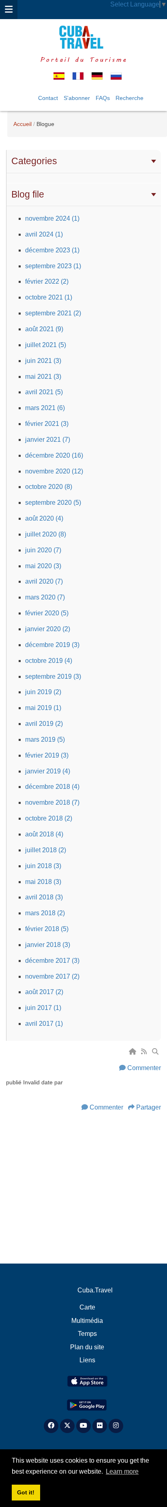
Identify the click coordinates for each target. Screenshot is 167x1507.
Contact (48, 98)
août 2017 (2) (44, 991)
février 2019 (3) (47, 755)
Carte (87, 1307)
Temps (87, 1333)
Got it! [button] (25, 1492)
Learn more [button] (122, 1471)
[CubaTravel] (83, 37)
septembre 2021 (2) (53, 313)
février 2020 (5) (47, 613)
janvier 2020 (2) (47, 628)
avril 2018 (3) (44, 897)
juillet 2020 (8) (45, 534)
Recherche (129, 98)
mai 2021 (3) (43, 376)
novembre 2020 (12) (54, 471)
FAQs (103, 98)
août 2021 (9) (44, 329)
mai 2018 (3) (43, 881)
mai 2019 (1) (43, 707)
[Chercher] (156, 1051)
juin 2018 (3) (43, 865)
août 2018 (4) (44, 834)
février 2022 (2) (47, 281)
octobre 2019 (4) (48, 660)
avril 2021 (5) (44, 392)
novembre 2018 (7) (52, 802)
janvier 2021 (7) (47, 439)
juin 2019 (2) (43, 691)
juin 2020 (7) (43, 550)
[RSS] (145, 1051)
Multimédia (87, 1320)
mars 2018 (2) (45, 913)
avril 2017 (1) (44, 1023)
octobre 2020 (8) (48, 486)
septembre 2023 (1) (53, 266)
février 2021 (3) (47, 423)
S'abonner (77, 98)
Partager (148, 1107)
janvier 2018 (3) (47, 944)
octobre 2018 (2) (48, 818)
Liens (87, 1360)
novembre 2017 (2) (52, 976)
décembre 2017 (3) (52, 960)
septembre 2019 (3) (53, 676)
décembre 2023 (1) (52, 250)
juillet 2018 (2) (45, 850)
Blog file (27, 194)
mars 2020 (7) (45, 597)
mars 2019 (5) (45, 739)
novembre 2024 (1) (52, 218)
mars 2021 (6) (45, 407)
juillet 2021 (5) (45, 344)
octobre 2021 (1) (48, 297)
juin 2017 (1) (43, 1007)
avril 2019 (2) (44, 723)
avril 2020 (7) (44, 581)
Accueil (22, 124)
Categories (34, 161)
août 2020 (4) (44, 518)
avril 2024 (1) (44, 234)
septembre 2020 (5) (53, 502)
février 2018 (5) (47, 928)
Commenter (144, 1067)
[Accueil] (133, 1051)
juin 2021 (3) (43, 360)
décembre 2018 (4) (52, 786)
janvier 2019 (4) (47, 771)
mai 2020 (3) (43, 565)
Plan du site (87, 1347)
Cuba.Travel (95, 1290)
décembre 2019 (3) (52, 644)
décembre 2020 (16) (54, 455)
